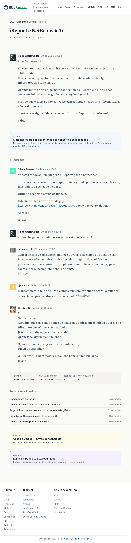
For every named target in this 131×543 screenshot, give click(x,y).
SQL (100, 7)
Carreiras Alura (30, 495)
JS (106, 7)
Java (59, 7)
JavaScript (9, 516)
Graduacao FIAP (31, 508)
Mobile (91, 7)
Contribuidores (78, 539)
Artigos (26, 504)
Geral (68, 7)
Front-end (9, 504)
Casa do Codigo (62, 508)
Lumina (57, 499)
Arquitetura (9, 529)
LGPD (89, 539)
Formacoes (28, 499)
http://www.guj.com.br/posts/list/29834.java (46, 206)
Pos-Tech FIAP (30, 512)
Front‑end (79, 7)
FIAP (56, 504)
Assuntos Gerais (26, 21)
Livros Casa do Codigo (34, 516)
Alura (56, 495)
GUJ (12, 21)
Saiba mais (63, 539)
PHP (113, 7)
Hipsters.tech (60, 512)
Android (122, 7)
